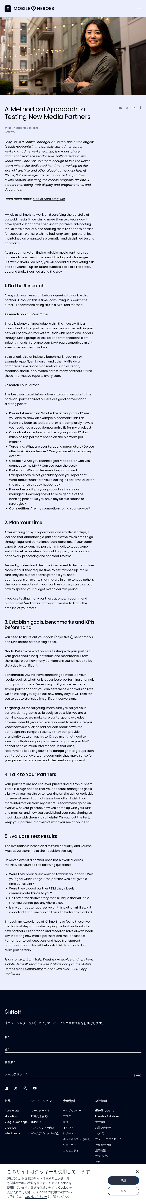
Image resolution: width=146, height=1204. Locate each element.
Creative (10, 1128)
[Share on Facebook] (140, 107)
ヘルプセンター (72, 1110)
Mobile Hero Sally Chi (49, 199)
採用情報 (100, 1122)
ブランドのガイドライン (109, 1139)
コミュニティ (71, 1150)
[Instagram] (25, 1088)
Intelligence (12, 1133)
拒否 (123, 1191)
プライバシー (103, 1156)
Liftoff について (104, 1110)
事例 (65, 1122)
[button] (137, 1172)
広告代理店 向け (40, 1116)
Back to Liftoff (8, 8)
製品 (7, 1101)
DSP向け (36, 1122)
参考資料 (69, 1101)
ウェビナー (69, 1145)
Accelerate (12, 1110)
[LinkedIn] (6, 1088)
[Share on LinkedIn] (134, 107)
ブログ (67, 1116)
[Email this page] (120, 107)
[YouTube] (34, 1088)
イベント (68, 1128)
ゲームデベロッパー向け (45, 1133)
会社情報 (101, 1101)
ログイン (100, 1133)
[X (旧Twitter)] (15, 1088)
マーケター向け (40, 1110)
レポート (68, 1133)
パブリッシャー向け (42, 1128)
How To (10, 132)
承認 (123, 1180)
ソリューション (41, 1101)
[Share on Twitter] (127, 108)
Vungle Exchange (16, 1122)
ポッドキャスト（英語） (77, 1139)
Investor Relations (107, 1116)
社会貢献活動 (103, 1145)
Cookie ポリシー (36, 1196)
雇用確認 (100, 1150)
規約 (97, 1162)
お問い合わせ (103, 1128)
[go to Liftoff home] (33, 8)
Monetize (11, 1116)
